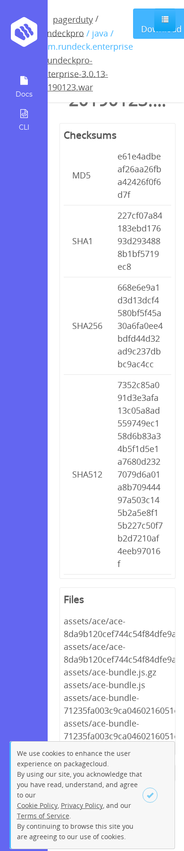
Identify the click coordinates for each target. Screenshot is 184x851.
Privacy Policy (82, 805)
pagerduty (73, 19)
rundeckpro (61, 32)
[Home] (24, 35)
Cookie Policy (37, 805)
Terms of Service (43, 815)
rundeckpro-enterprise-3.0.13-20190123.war (73, 73)
